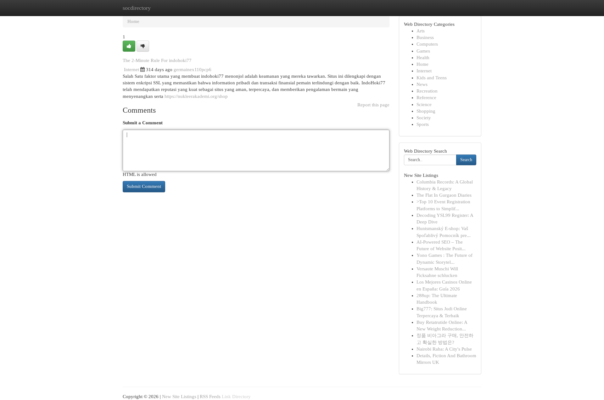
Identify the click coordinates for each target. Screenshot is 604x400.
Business (425, 37)
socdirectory (137, 8)
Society (424, 117)
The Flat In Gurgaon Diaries (444, 195)
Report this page (373, 104)
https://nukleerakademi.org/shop (196, 96)
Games (423, 51)
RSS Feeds (210, 396)
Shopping (426, 111)
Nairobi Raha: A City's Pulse (444, 349)
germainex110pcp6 (192, 69)
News (422, 84)
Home (133, 21)
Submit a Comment (143, 122)
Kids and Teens (432, 77)
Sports (423, 124)
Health (423, 57)
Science (424, 104)
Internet (131, 69)
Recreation (427, 90)
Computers (427, 44)
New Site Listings (179, 396)
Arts (421, 30)
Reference (426, 97)
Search (466, 159)
